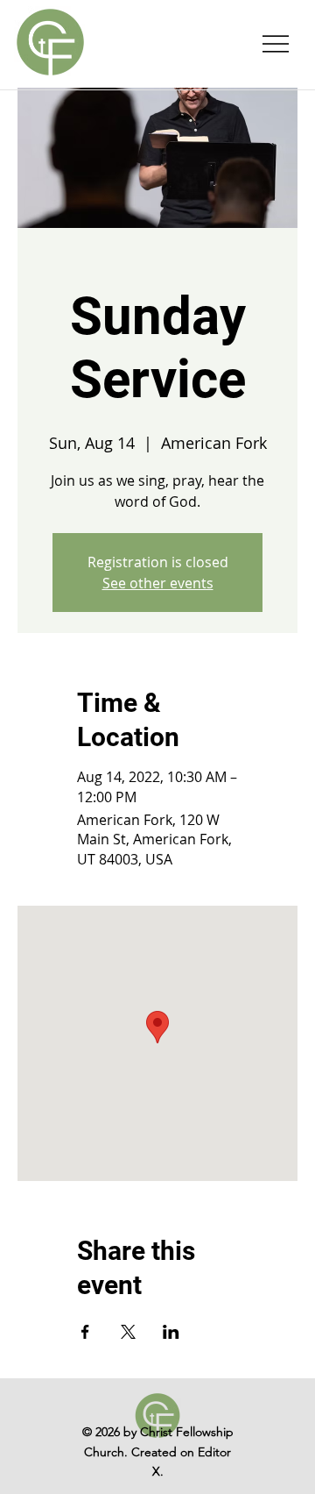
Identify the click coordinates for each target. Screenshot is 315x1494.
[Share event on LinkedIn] (171, 1332)
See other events (158, 583)
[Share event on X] (128, 1332)
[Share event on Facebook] (85, 1332)
